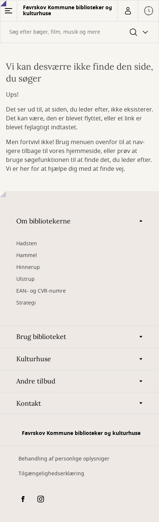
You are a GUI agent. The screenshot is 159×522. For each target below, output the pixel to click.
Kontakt (28, 403)
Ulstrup (25, 279)
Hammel (26, 255)
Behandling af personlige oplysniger (63, 459)
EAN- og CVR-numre (41, 291)
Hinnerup (28, 267)
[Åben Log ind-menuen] (127, 10)
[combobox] (79, 32)
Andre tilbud (35, 381)
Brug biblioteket (41, 336)
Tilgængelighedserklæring (51, 474)
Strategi (26, 303)
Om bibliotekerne (43, 221)
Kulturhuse (33, 359)
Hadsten (26, 243)
